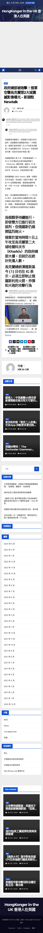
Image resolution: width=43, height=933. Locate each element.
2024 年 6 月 (9, 544)
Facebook (11, 928)
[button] (36, 70)
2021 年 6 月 (9, 668)
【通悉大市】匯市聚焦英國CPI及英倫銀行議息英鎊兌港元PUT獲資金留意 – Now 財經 (21, 500)
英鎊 (5, 737)
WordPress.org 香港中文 (14, 771)
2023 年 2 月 (9, 550)
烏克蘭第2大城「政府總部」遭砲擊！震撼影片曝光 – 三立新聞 (14, 350)
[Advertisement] (21, 45)
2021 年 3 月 (9, 686)
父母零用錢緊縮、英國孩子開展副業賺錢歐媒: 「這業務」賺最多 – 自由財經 (21, 808)
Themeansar (36, 920)
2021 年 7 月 (9, 663)
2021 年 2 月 (9, 692)
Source (8, 335)
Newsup (28, 920)
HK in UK (20, 108)
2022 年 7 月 (9, 591)
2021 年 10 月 (9, 645)
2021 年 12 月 (9, 633)
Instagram (26, 928)
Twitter (19, 928)
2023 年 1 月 (9, 556)
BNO (6, 83)
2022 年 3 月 (9, 615)
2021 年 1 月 (9, 698)
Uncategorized (10, 732)
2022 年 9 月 (9, 579)
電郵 (33, 928)
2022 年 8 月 (9, 585)
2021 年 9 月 (9, 651)
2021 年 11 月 (9, 639)
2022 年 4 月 (9, 609)
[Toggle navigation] (20, 70)
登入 (5, 753)
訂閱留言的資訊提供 (12, 765)
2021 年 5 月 (9, 674)
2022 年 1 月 (9, 627)
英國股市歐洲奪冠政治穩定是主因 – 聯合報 (21, 509)
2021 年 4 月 (9, 680)
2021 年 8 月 (9, 657)
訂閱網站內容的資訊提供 (14, 759)
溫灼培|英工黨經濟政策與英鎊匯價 (17, 492)
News (6, 726)
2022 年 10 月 (9, 573)
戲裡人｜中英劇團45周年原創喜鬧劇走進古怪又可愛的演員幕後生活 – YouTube (20, 400)
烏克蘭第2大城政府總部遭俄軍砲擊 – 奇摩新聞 (28, 349)
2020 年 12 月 (9, 704)
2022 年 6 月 (9, 597)
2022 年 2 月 (9, 621)
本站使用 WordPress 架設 (11, 920)
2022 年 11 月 (9, 567)
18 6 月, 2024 (13, 812)
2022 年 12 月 (9, 562)
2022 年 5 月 (9, 603)
